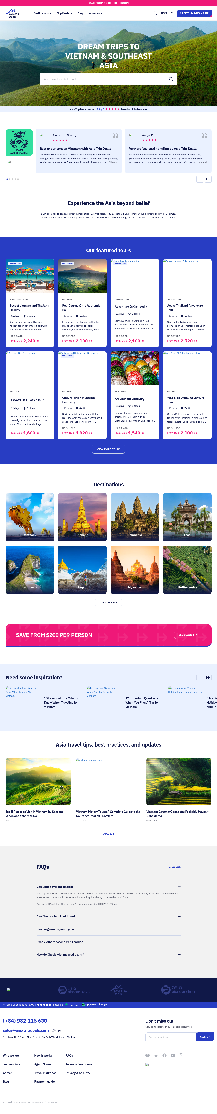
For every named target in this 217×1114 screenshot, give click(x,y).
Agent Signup (43, 1064)
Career (7, 1073)
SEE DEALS (185, 635)
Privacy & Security (78, 1073)
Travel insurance (45, 1073)
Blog (6, 1081)
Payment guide (44, 1081)
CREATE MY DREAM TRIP (194, 13)
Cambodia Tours (122, 299)
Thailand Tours (174, 299)
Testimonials (11, 1064)
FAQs (69, 1055)
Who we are (11, 1055)
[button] (208, 179)
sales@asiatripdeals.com (26, 1030)
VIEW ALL (109, 834)
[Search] (171, 79)
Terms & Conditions (79, 1064)
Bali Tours (67, 299)
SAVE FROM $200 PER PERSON (108, 3)
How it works (43, 1055)
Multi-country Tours (19, 299)
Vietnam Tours (121, 392)
